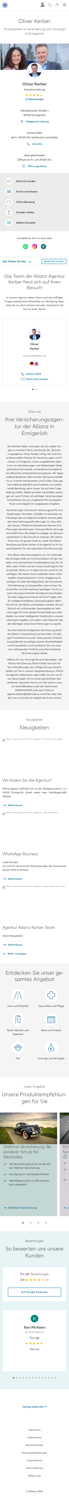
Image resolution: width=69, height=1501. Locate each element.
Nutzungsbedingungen (34, 1452)
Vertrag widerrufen (33, 1406)
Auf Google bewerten (34, 1292)
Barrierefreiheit (34, 1445)
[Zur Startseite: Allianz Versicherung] (5, 5)
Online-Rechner (34, 1468)
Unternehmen (34, 1460)
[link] (20, 202)
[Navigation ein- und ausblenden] (64, 5)
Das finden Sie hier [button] (15, 261)
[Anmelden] (57, 5)
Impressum (34, 1429)
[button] (34, 70)
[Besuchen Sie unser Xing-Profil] (43, 246)
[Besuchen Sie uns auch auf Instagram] (34, 246)
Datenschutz (34, 1437)
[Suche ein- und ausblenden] (50, 5)
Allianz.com (34, 1475)
